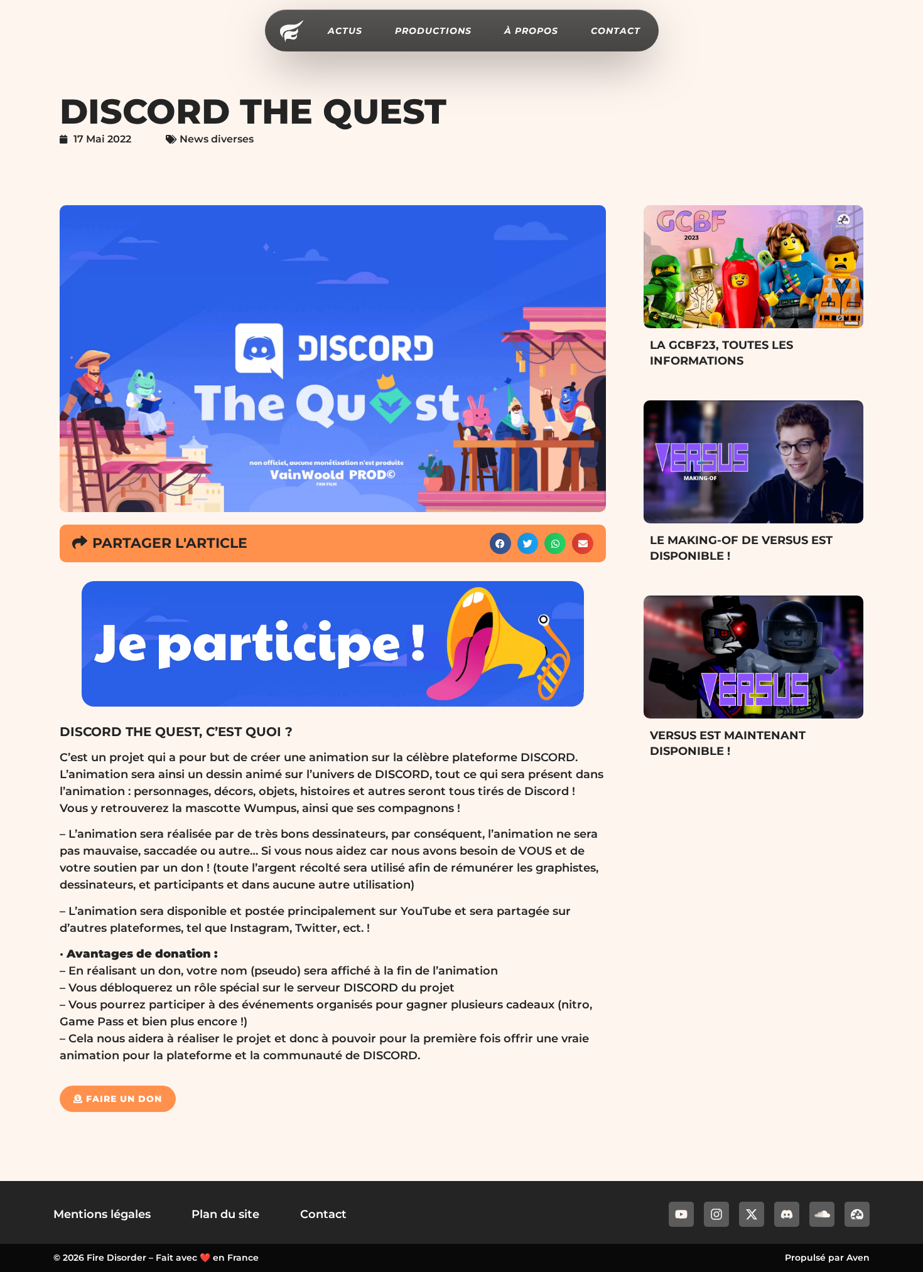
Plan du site (225, 1214)
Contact (615, 30)
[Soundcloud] (821, 1214)
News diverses (217, 139)
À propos (531, 30)
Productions (433, 30)
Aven (858, 1257)
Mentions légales (102, 1214)
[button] (500, 543)
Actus (345, 30)
